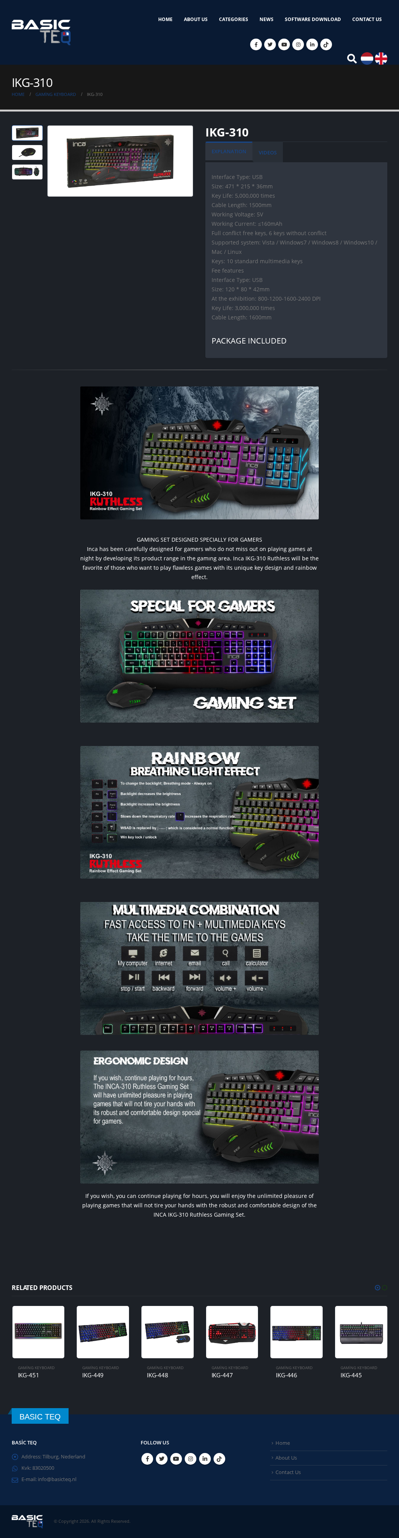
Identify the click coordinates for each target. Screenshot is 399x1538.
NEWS (267, 19)
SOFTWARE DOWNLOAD (313, 19)
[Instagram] (298, 44)
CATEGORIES (233, 19)
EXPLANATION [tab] (229, 151)
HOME (165, 19)
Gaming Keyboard (36, 1367)
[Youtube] (284, 44)
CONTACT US (367, 19)
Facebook (147, 1459)
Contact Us (288, 1472)
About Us (286, 1458)
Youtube (176, 1459)
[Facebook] (256, 44)
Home (282, 1443)
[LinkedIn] (312, 44)
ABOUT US (196, 19)
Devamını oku (51, 1319)
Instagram (190, 1459)
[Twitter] (270, 44)
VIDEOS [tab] (268, 152)
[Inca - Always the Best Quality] (41, 32)
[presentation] (49, 161)
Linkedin (205, 1459)
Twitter (162, 1459)
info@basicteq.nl (57, 1479)
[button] (377, 1287)
